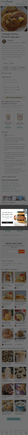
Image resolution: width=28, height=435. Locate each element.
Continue (7, 222)
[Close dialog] (26, 209)
